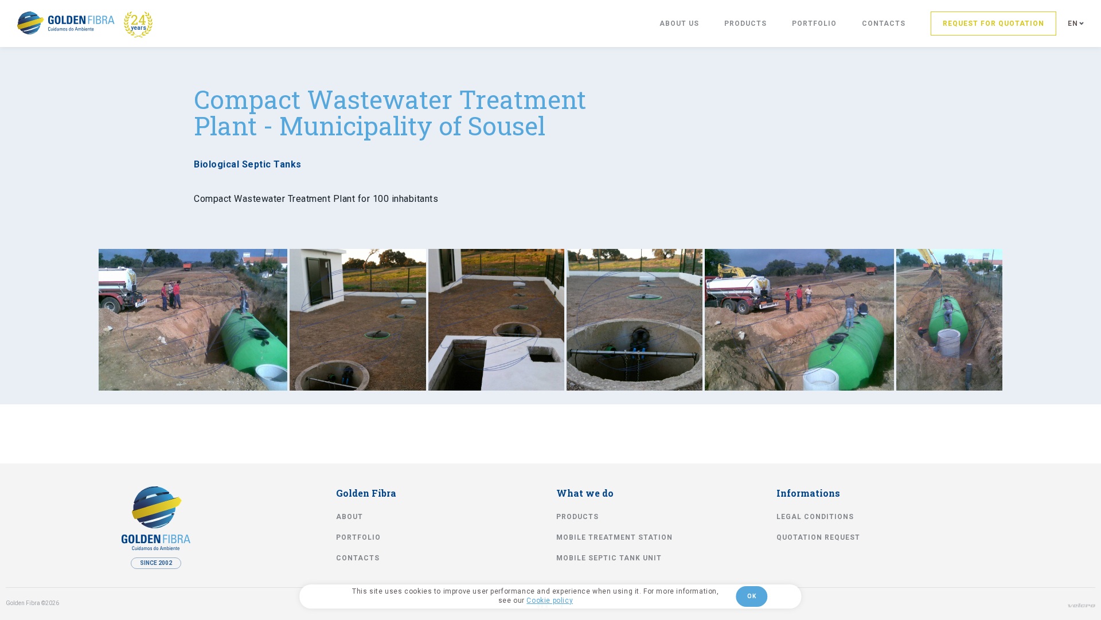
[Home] (66, 22)
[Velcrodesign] (1081, 605)
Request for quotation (993, 24)
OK (751, 596)
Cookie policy (549, 600)
